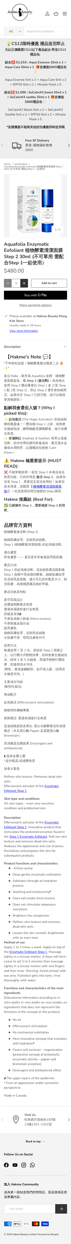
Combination (21, 164)
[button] (56, 13)
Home (7, 164)
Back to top (33, 1141)
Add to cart (49, 283)
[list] (35, 205)
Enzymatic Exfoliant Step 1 (28, 952)
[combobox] (35, 31)
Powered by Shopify (48, 1234)
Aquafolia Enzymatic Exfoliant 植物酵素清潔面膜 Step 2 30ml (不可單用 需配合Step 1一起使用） (33, 167)
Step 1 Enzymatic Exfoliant (28, 836)
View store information (23, 331)
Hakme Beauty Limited (24, 1234)
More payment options (36, 305)
